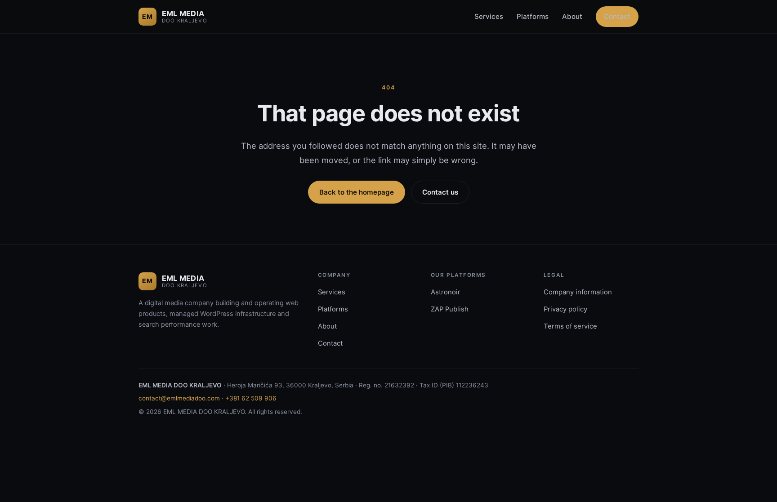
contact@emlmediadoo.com (179, 398)
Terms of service (570, 326)
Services (488, 16)
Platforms (533, 16)
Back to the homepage (356, 192)
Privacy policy (565, 309)
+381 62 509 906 (251, 398)
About (572, 16)
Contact (617, 16)
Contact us (440, 192)
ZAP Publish (450, 309)
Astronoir (445, 292)
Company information (578, 292)
